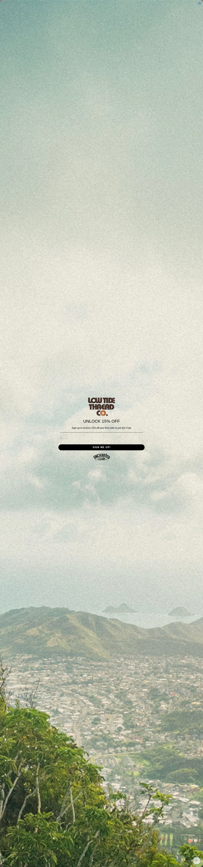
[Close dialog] (200, 3)
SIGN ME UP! (102, 447)
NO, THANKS (102, 466)
